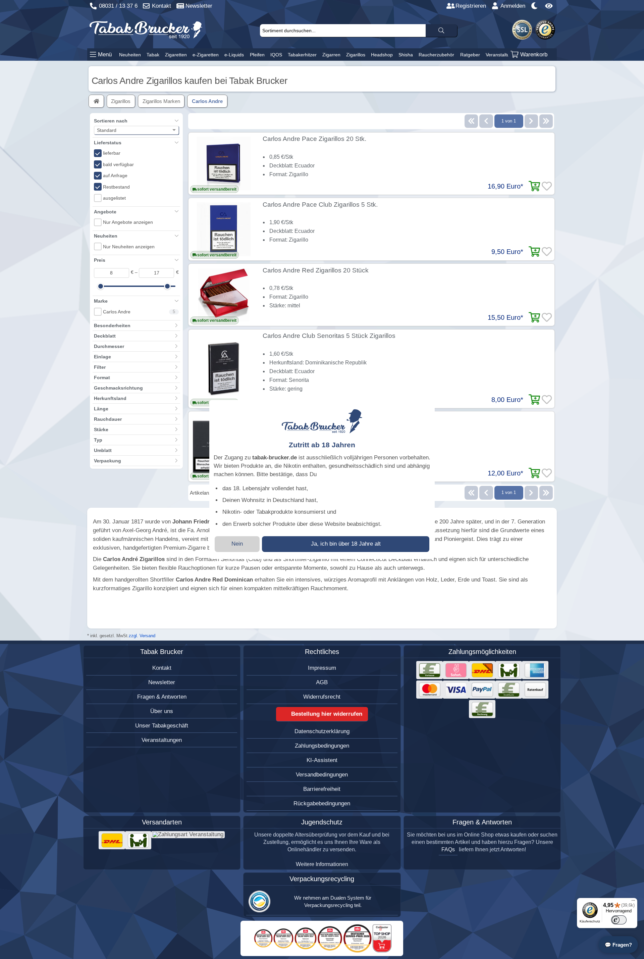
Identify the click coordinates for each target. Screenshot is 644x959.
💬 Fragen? (618, 945)
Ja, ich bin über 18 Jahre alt (346, 544)
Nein (237, 544)
